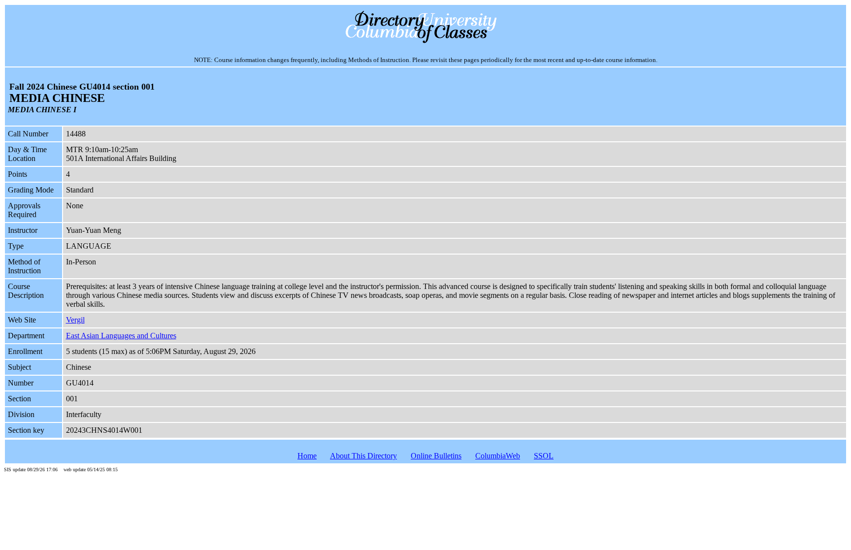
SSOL (544, 456)
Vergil (75, 320)
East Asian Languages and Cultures (121, 335)
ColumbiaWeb (497, 456)
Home (307, 456)
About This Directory (363, 456)
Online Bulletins (436, 456)
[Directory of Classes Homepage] (426, 42)
